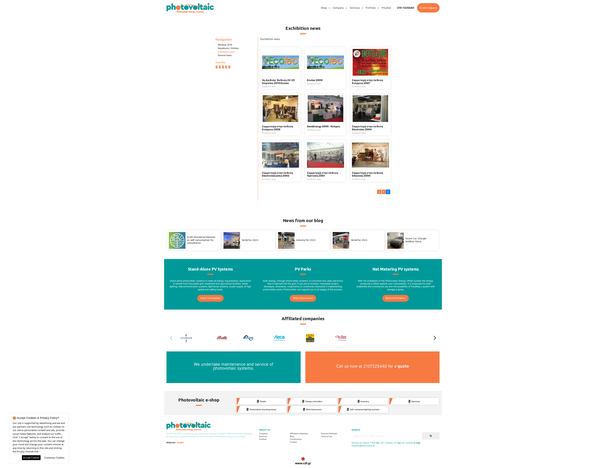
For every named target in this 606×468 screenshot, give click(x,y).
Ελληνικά (170, 442)
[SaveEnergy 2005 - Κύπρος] (325, 108)
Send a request (428, 7)
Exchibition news (226, 52)
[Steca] (287, 338)
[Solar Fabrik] (318, 338)
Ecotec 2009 (314, 80)
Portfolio (371, 7)
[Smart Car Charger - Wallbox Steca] (395, 240)
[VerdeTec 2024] (231, 240)
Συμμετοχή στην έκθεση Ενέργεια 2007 (367, 82)
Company (338, 7)
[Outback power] (349, 338)
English (180, 442)
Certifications (296, 439)
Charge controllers (313, 401)
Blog (292, 436)
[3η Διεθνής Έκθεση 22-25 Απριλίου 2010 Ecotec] (280, 62)
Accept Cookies (31, 457)
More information (210, 298)
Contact (293, 442)
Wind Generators (314, 409)
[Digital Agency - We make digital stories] (303, 461)
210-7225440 (405, 7)
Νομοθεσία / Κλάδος (228, 48)
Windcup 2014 (225, 44)
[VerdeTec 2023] (341, 240)
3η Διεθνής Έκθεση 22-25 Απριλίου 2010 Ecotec (278, 82)
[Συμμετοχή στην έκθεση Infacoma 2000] (370, 154)
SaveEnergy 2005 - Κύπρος (323, 126)
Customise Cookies (54, 457)
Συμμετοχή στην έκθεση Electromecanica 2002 (277, 174)
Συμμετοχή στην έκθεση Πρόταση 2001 (322, 174)
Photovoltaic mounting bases (263, 409)
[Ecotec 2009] (325, 62)
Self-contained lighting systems (365, 409)
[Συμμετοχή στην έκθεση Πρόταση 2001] (325, 154)
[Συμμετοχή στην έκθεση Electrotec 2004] (370, 108)
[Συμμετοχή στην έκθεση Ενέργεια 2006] (280, 108)
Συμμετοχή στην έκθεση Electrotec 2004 (367, 128)
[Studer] (256, 338)
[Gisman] (194, 338)
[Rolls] (225, 338)
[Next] (434, 338)
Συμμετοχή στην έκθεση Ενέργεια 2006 (277, 128)
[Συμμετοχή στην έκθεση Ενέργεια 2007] (370, 62)
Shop (324, 7)
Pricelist (386, 7)
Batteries (415, 401)
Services (355, 7)
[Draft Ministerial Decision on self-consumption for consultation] (177, 240)
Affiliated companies (299, 433)
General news (225, 55)
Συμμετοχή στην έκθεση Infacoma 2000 (367, 174)
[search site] (431, 436)
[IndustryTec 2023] (286, 240)
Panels (263, 401)
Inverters (365, 401)
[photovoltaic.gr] (190, 8)
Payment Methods (329, 433)
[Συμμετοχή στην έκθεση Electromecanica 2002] (280, 154)
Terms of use (326, 436)
